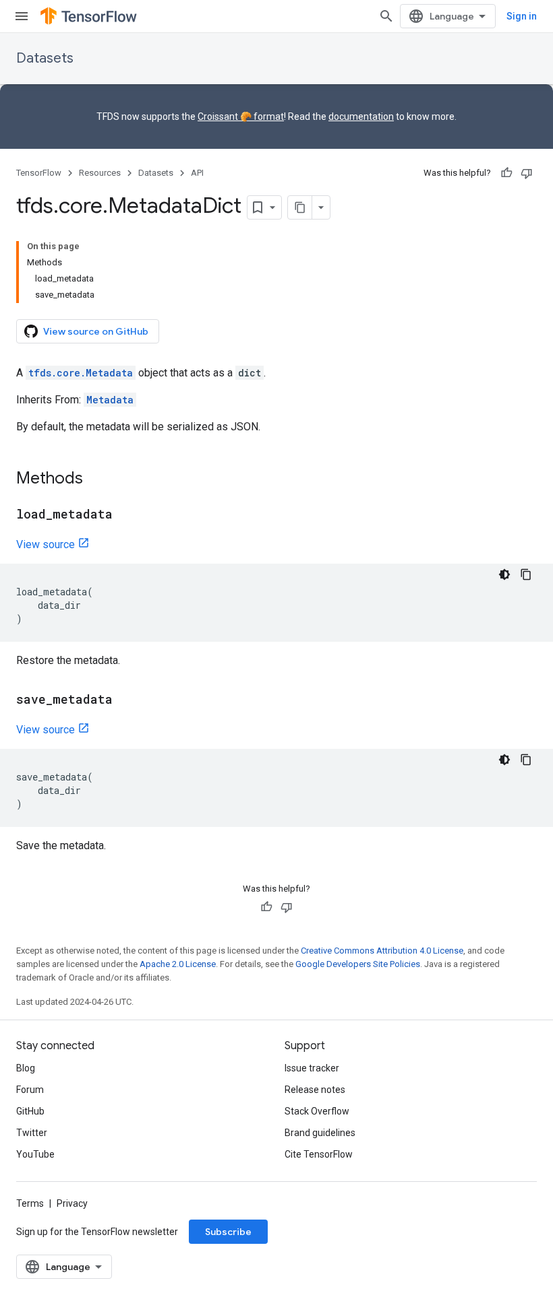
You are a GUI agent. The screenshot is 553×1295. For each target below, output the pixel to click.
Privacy (72, 1203)
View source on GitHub (95, 331)
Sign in (521, 16)
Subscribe (228, 1232)
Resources (100, 173)
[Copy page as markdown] (300, 207)
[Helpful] (506, 173)
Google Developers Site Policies (357, 964)
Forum (30, 1089)
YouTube (35, 1154)
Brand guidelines (320, 1132)
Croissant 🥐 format (241, 116)
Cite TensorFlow (319, 1154)
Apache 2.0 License (178, 964)
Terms (30, 1203)
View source (45, 544)
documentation (361, 116)
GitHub (30, 1111)
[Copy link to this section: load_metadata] (126, 515)
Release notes (315, 1089)
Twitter (31, 1132)
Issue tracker (312, 1068)
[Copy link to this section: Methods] (96, 479)
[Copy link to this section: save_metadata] (126, 700)
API (197, 173)
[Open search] (386, 16)
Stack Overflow (317, 1111)
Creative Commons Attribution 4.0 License (382, 950)
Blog (25, 1068)
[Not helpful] (527, 173)
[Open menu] (21, 16)
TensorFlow (38, 173)
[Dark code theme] (504, 574)
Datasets (45, 58)
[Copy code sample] (526, 574)
